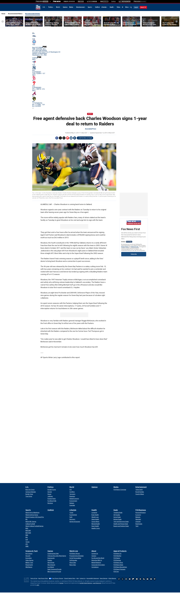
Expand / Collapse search (131, 7)
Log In (136, 7)
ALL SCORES (36, 106)
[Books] (139, 1)
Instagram (126, 579)
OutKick (97, 7)
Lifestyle (104, 7)
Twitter (60, 137)
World (58, 7)
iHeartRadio (154, 579)
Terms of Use (135, 246)
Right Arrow (176, 21)
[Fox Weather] (104, 1)
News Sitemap (103, 578)
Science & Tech (32, 551)
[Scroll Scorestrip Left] (33, 32)
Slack (140, 579)
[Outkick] (113, 1)
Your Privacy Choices (57, 578)
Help (77, 578)
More (127, 7)
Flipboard (67, 137)
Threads (63, 137)
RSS (143, 579)
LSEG (37, 585)
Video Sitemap (112, 578)
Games (50, 551)
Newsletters (147, 579)
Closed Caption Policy (69, 578)
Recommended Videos (15, 13)
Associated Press (90, 129)
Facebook (56, 137)
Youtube (129, 579)
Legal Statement (97, 583)
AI (122, 7)
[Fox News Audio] (92, 1)
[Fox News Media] (57, 1)
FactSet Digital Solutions (86, 583)
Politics (50, 7)
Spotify (151, 579)
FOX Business (140, 510)
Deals (116, 510)
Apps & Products (120, 551)
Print (71, 137)
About (94, 551)
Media (71, 7)
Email (74, 137)
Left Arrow (3, 21)
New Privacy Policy (43, 578)
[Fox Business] (69, 1)
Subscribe (134, 254)
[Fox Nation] (81, 1)
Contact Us (83, 578)
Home (3, 13)
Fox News (38, 7)
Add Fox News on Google (85, 138)
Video (118, 7)
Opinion (65, 7)
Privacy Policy (125, 246)
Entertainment (80, 7)
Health (112, 7)
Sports (90, 7)
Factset (61, 583)
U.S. (44, 7)
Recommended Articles (32, 13)
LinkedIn (136, 579)
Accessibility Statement (93, 578)
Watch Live (73, 551)
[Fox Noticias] (124, 1)
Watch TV (143, 7)
